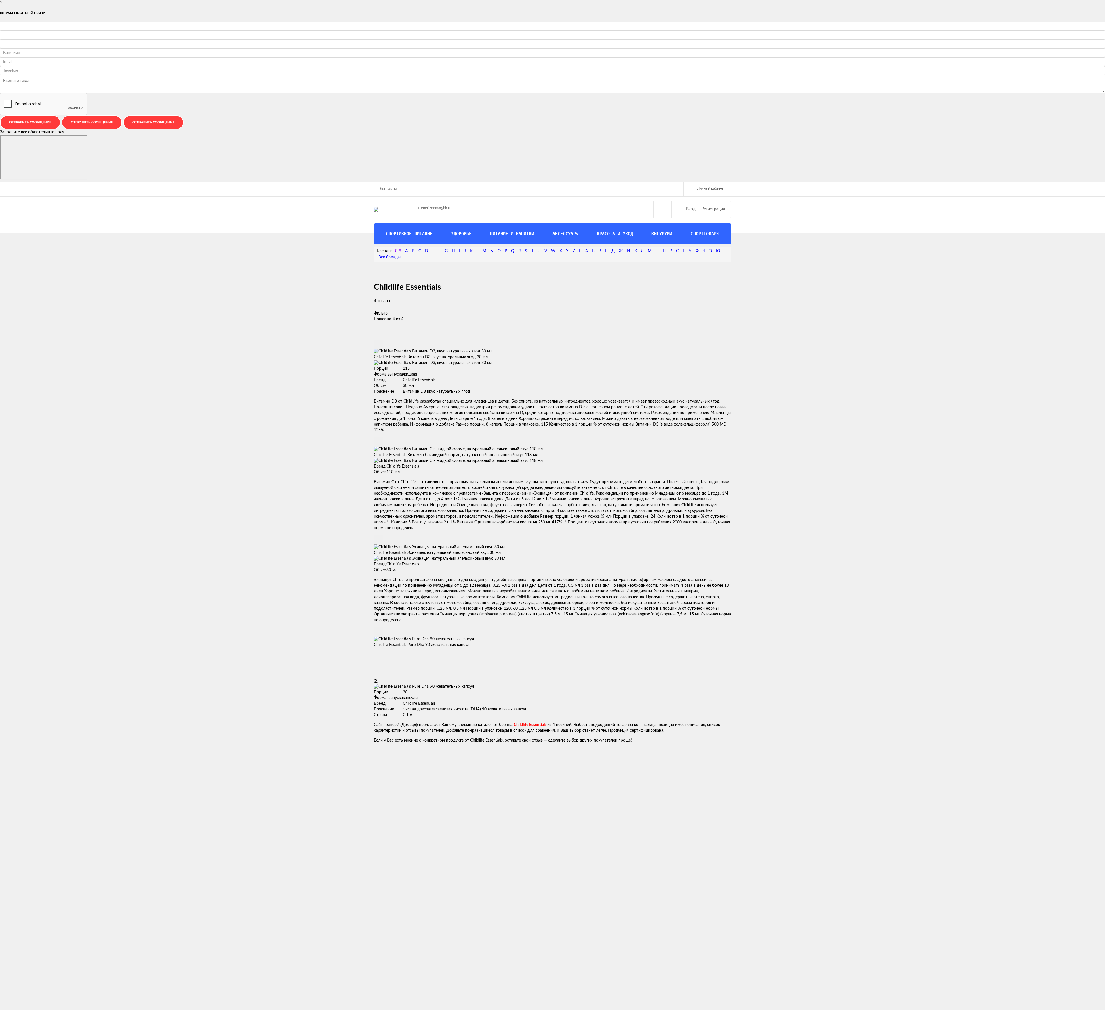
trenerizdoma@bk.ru (434, 208)
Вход (691, 209)
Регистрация (713, 209)
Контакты (388, 189)
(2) (376, 681)
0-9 (398, 251)
